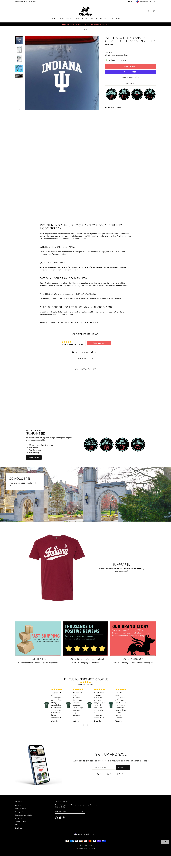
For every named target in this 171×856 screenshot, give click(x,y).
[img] (85, 682)
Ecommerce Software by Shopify (85, 848)
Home (53, 19)
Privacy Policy (19, 812)
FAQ (16, 825)
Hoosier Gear (65, 19)
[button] (84, 724)
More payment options (130, 77)
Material (130, 83)
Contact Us (114, 19)
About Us (18, 805)
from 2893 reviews (85, 684)
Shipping (108, 55)
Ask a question (85, 358)
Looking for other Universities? (25, 1)
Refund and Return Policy (23, 815)
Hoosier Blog (81, 19)
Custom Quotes (20, 821)
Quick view (32, 407)
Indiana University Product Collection (54, 314)
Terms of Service (20, 808)
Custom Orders (98, 19)
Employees (18, 828)
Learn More (33, 457)
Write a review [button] (98, 343)
